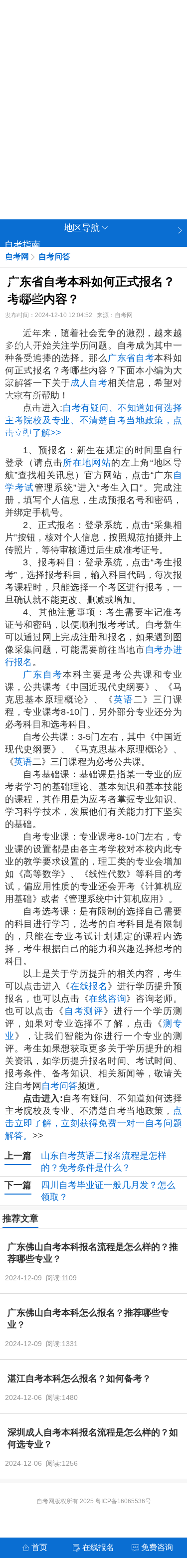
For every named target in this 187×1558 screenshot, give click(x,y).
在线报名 (89, 986)
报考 (13, 313)
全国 (21, 48)
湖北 (51, 114)
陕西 (111, 136)
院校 (13, 262)
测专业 (17, 431)
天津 (111, 48)
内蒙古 (64, 180)
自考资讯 (22, 296)
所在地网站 (87, 463)
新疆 (141, 158)
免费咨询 (22, 330)
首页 (39, 1547)
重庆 (141, 48)
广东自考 (43, 675)
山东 (141, 92)
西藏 (81, 158)
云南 (81, 136)
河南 (21, 114)
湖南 (81, 114)
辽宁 (81, 70)
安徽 (51, 92)
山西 (51, 70)
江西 (111, 92)
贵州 (51, 136)
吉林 (111, 70)
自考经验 (22, 363)
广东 (111, 114)
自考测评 (22, 414)
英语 (124, 699)
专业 (13, 279)
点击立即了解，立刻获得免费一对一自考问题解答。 (93, 1123)
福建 (81, 92)
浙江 (21, 92)
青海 (21, 158)
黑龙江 (25, 180)
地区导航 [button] (82, 228)
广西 (51, 158)
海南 (141, 114)
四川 (21, 136)
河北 (21, 70)
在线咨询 (107, 999)
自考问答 (22, 346)
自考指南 (22, 245)
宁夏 (111, 158)
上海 (81, 48)
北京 (51, 48)
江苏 (141, 70)
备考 (13, 380)
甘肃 (141, 136)
